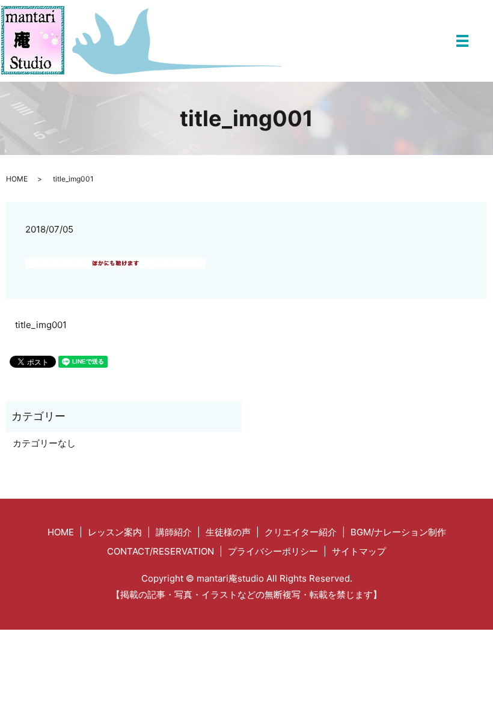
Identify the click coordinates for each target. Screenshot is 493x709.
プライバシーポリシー (273, 551)
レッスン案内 (115, 532)
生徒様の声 (228, 532)
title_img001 (41, 324)
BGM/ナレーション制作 (398, 532)
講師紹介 (174, 532)
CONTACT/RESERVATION (160, 551)
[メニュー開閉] (462, 41)
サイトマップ (359, 551)
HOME (17, 178)
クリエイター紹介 (301, 532)
